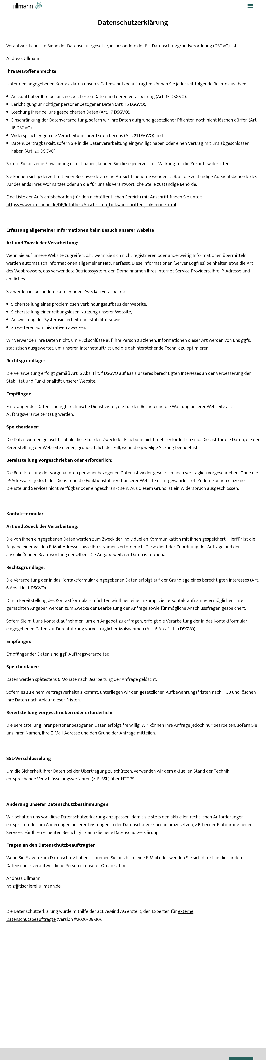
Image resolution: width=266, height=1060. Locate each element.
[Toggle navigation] (250, 6)
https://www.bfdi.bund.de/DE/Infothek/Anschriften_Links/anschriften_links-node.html (91, 205)
